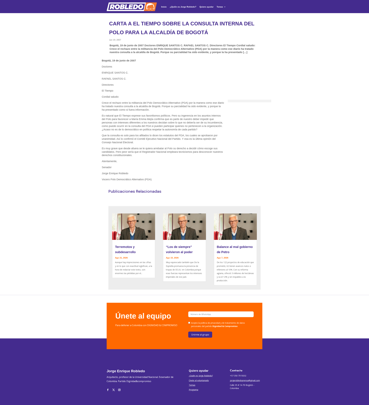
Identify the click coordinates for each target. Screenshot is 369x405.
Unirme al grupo (200, 334)
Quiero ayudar (206, 7)
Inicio (164, 7)
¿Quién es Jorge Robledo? (183, 7)
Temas (220, 7)
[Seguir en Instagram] (119, 390)
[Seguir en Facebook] (108, 390)
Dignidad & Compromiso (225, 326)
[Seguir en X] (113, 390)
